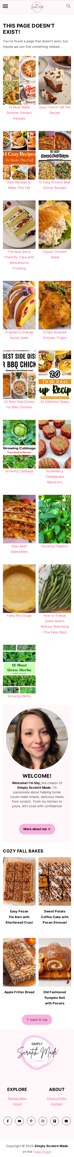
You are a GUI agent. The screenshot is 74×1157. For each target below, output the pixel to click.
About (17, 1104)
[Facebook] (7, 1121)
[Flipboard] (54, 1121)
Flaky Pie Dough (19, 615)
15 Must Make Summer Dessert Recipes (19, 112)
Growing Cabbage (19, 471)
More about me (35, 829)
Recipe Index (17, 1098)
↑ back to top (37, 1019)
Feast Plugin (42, 1151)
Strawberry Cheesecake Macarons (54, 476)
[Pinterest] (31, 1121)
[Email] (66, 1121)
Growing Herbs (19, 696)
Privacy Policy (57, 1098)
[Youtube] (19, 1121)
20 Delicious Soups (54, 401)
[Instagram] (43, 1121)
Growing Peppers (54, 546)
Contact (56, 1104)
